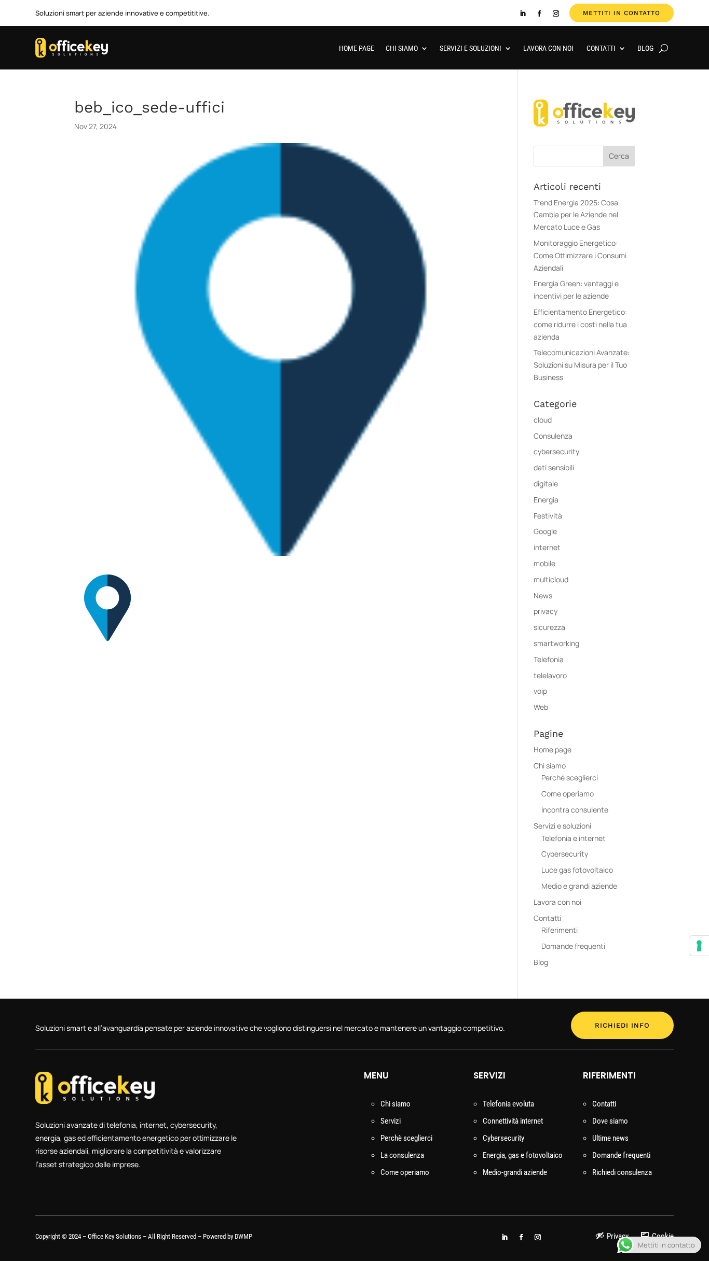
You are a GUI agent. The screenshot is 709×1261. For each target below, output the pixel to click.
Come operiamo (567, 793)
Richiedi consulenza (622, 1172)
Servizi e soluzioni (470, 48)
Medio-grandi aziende (515, 1172)
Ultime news (610, 1138)
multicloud (551, 579)
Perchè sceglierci (406, 1138)
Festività (548, 516)
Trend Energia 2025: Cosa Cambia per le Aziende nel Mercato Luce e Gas (576, 215)
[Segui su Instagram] (556, 13)
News (543, 595)
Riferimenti (559, 930)
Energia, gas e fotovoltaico (523, 1155)
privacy (545, 611)
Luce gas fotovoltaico (577, 870)
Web (541, 707)
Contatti (601, 48)
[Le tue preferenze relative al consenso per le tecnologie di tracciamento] (699, 946)
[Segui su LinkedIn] (522, 13)
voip (540, 691)
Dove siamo (610, 1121)
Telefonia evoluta (508, 1104)
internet (547, 547)
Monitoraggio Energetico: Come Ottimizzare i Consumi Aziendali (580, 255)
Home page (356, 48)
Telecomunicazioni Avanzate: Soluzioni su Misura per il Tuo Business (582, 364)
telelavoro (550, 675)
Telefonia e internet (573, 838)
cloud (543, 420)
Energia (546, 500)
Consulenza (553, 436)
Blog (645, 48)
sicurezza (549, 627)
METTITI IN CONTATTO (621, 13)
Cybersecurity (564, 854)
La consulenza (402, 1155)
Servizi (390, 1121)
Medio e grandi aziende (579, 886)
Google (545, 531)
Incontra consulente (574, 810)
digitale (546, 483)
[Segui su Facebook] (539, 13)
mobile (544, 563)
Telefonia (549, 659)
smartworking (556, 643)
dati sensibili (554, 467)
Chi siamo (402, 48)
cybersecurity (556, 451)
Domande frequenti (573, 946)
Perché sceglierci (569, 777)
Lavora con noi (549, 48)
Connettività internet (513, 1121)
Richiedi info (622, 1025)
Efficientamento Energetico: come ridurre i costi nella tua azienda (580, 324)
